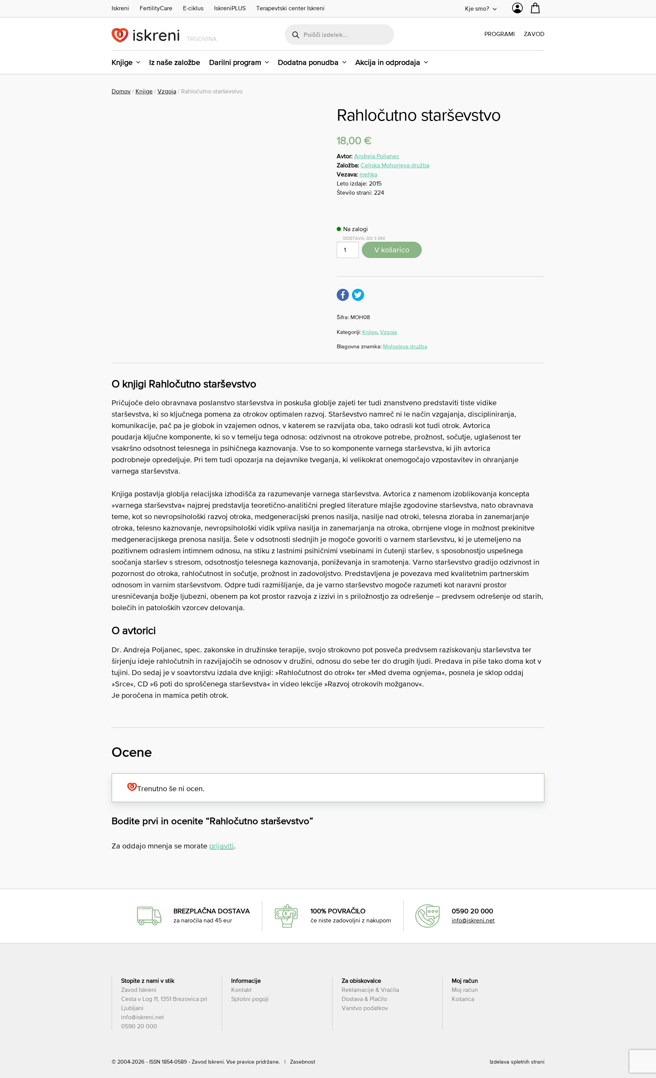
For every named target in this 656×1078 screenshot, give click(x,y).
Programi (499, 33)
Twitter (358, 295)
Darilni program (235, 62)
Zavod (534, 33)
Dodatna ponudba (308, 62)
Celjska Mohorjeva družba (395, 165)
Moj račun (465, 989)
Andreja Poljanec (376, 156)
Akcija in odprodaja (387, 62)
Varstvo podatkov (365, 1007)
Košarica (463, 998)
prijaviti (221, 846)
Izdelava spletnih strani (517, 1062)
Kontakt (241, 989)
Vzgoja (167, 91)
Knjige (122, 62)
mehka (368, 174)
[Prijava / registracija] (517, 10)
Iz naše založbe (174, 62)
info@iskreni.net (473, 920)
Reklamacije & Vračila (370, 989)
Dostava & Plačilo (364, 998)
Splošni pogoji (250, 998)
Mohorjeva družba (405, 346)
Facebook (343, 295)
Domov (121, 91)
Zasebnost (302, 1062)
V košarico (391, 250)
